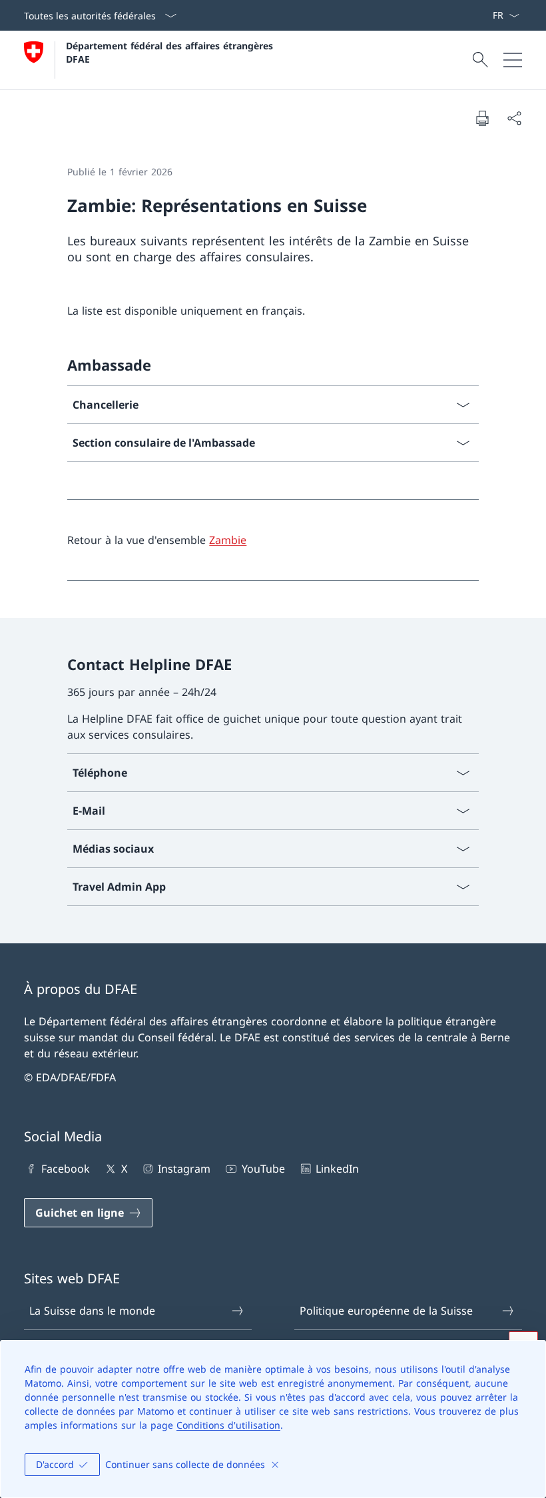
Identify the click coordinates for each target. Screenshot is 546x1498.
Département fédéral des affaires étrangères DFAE (171, 52)
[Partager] (514, 118)
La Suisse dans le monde (92, 1310)
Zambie (227, 540)
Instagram (184, 1168)
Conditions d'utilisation (228, 1425)
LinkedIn (337, 1168)
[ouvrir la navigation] (513, 60)
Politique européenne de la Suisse (386, 1310)
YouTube (263, 1168)
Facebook (65, 1168)
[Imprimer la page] (482, 118)
